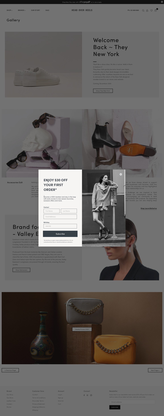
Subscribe (60, 233)
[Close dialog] (120, 174)
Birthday (46, 222)
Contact (46, 207)
